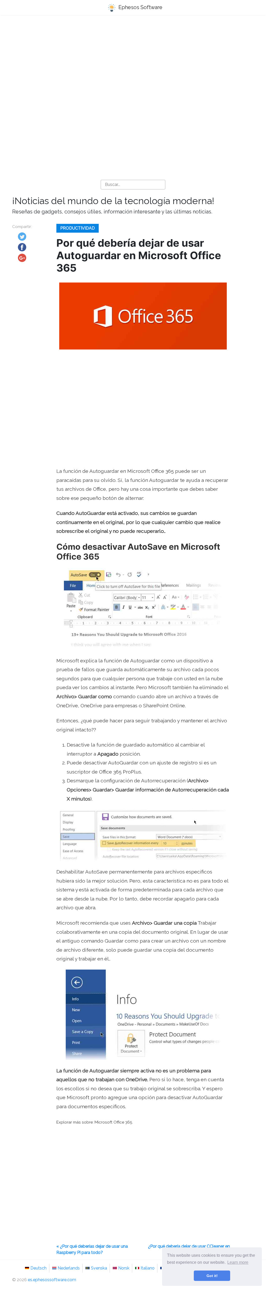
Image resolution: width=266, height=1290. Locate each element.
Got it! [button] (212, 1276)
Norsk (123, 1268)
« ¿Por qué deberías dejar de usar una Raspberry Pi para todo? (92, 1249)
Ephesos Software (139, 7)
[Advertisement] (133, 60)
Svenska (99, 1268)
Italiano (148, 1268)
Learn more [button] (237, 1262)
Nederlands (69, 1268)
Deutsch (38, 1268)
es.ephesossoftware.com (52, 1279)
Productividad (77, 228)
